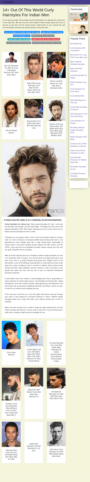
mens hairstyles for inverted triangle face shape (22, 32)
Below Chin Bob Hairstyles (76, 70)
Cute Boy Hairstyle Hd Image (78, 76)
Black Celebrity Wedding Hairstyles (77, 63)
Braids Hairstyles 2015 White (78, 138)
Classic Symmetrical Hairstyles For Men (77, 152)
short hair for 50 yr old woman (43, 36)
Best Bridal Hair (76, 44)
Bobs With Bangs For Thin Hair (78, 101)
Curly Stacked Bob (77, 96)
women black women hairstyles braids (46, 43)
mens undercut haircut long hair (18, 43)
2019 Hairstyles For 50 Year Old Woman (78, 115)
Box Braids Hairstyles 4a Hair (78, 168)
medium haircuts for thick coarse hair (45, 39)
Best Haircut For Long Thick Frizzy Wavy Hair (78, 56)
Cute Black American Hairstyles (78, 174)
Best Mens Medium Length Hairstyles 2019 (77, 130)
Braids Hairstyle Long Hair (78, 83)
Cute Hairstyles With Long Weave (77, 49)
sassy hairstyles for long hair (52, 32)
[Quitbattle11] (78, 17)
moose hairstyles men (22, 36)
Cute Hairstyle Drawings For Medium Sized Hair (78, 159)
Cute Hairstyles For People (77, 122)
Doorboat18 (9, 2)
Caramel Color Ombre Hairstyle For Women (78, 145)
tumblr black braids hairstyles (19, 39)
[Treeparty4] (78, 29)
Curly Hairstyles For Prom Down (77, 90)
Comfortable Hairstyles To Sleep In (78, 108)
